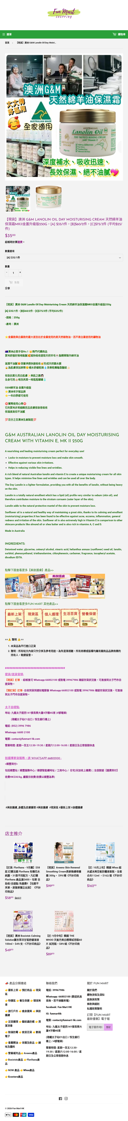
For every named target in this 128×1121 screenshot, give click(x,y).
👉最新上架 (11, 990)
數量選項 (9, 251)
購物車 (121, 34)
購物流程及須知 (95, 994)
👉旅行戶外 (11, 1011)
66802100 (51, 679)
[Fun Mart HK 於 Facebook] (60, 1099)
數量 (7, 266)
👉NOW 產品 (12, 1070)
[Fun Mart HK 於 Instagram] (66, 1099)
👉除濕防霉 (11, 1032)
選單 (9, 34)
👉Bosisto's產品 (14, 1059)
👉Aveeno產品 (29, 1053)
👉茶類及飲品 (26, 1042)
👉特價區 (10, 1000)
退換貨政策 (93, 999)
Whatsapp (45, 758)
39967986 (72, 679)
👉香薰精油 (11, 1042)
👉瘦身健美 (25, 1011)
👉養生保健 (23, 1000)
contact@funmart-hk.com (26, 738)
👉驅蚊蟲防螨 (26, 1021)
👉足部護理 (11, 1021)
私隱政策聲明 (94, 1008)
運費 (20, 242)
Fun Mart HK (18, 1108)
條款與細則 (93, 1003)
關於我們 (92, 990)
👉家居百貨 (25, 1032)
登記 (108, 1027)
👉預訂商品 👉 (27, 990)
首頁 (7, 42)
